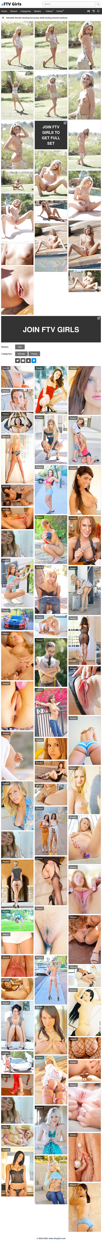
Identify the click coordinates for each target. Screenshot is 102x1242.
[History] (93, 11)
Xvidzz (59, 11)
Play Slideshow (3, 18)
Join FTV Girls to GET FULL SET (51, 135)
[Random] (88, 11)
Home (4, 11)
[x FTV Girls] (11, 4)
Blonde (21, 353)
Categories (25, 11)
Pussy (34, 353)
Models (37, 11)
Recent (13, 11)
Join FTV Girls (51, 329)
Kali (20, 346)
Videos (49, 11)
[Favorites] (98, 11)
